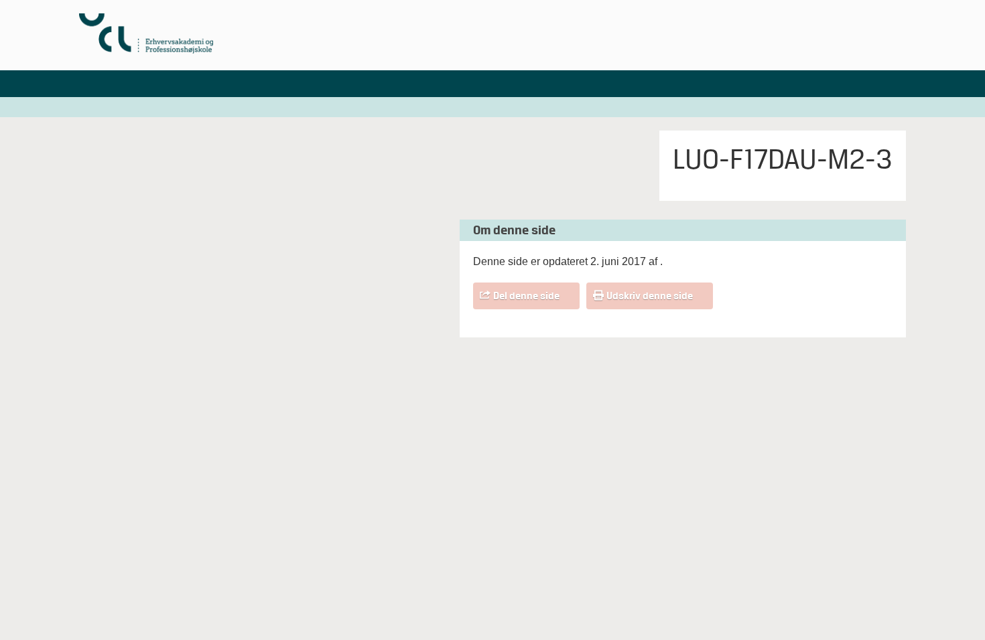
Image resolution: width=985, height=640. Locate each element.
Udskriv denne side (649, 296)
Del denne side (526, 296)
